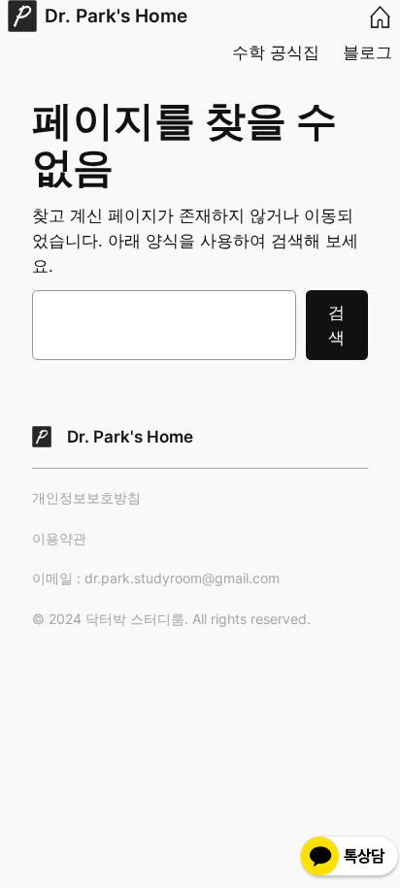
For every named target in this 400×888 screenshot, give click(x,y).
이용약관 (59, 538)
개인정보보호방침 (86, 497)
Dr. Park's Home (116, 16)
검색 (336, 325)
